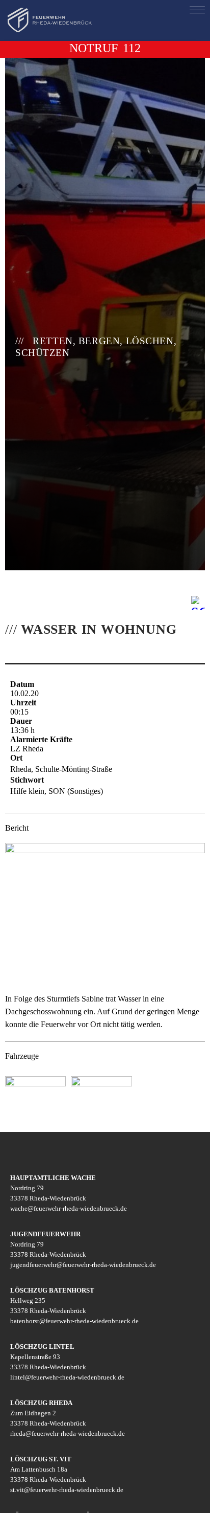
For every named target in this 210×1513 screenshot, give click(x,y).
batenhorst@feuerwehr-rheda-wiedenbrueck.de (74, 1321)
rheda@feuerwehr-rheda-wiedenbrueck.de (67, 1433)
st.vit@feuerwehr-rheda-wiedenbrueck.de (66, 1490)
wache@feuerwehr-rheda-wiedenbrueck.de (68, 1208)
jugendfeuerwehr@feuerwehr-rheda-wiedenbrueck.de (83, 1265)
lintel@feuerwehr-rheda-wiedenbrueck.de (67, 1377)
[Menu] (197, 10)
